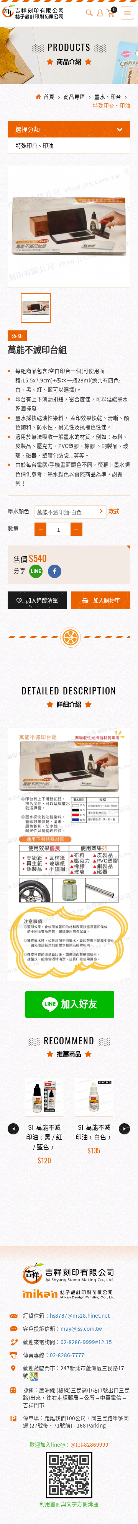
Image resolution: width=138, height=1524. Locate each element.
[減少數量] (76, 529)
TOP (118, 1517)
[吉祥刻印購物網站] (32, 18)
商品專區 (74, 96)
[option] (69, 226)
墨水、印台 (107, 96)
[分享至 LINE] (36, 571)
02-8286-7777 (67, 1355)
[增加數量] (40, 529)
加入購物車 (106, 600)
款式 (113, 511)
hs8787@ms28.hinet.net (80, 1315)
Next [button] (124, 1129)
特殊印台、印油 (111, 105)
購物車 (114, 10)
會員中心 (100, 13)
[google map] (34, 1375)
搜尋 (89, 13)
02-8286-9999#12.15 (86, 1342)
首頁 (49, 96)
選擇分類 (27, 129)
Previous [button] (13, 1129)
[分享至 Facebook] (54, 571)
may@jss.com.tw (81, 1328)
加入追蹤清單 (42, 600)
